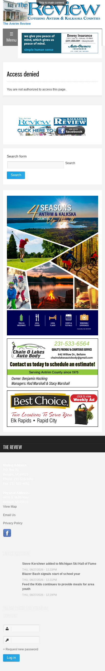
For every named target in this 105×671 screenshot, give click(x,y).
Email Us (9, 515)
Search (70, 163)
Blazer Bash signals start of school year (51, 574)
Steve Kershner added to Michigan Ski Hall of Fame (59, 563)
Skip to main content (51, 2)
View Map (10, 506)
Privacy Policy (12, 523)
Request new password (22, 649)
